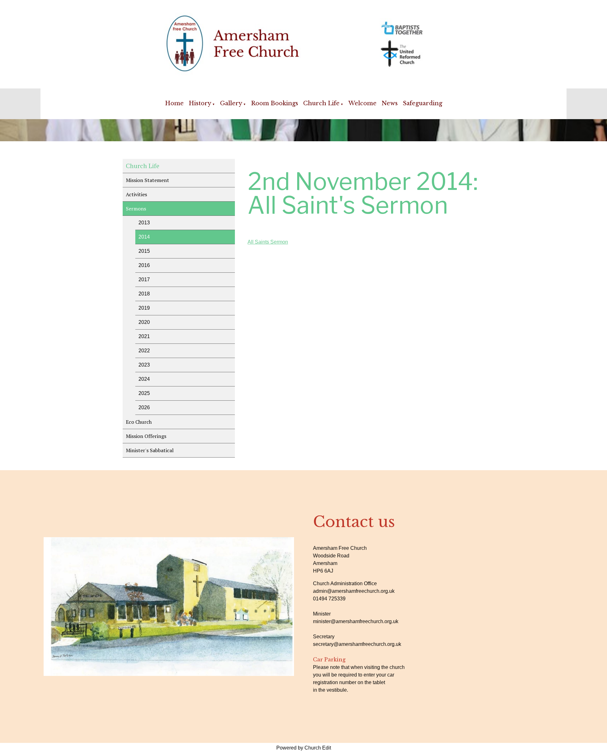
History (200, 103)
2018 (144, 293)
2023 (144, 364)
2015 (144, 251)
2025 (144, 393)
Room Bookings (274, 103)
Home (174, 103)
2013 (144, 222)
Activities (136, 194)
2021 (144, 336)
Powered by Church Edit (303, 747)
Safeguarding (422, 103)
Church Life (321, 103)
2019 (144, 308)
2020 (144, 322)
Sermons (136, 208)
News (390, 103)
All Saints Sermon (268, 242)
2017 (144, 279)
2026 (144, 407)
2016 (144, 265)
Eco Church (139, 421)
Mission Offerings (146, 436)
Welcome (362, 103)
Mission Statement (147, 180)
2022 (144, 350)
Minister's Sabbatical (150, 450)
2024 (144, 379)
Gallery (231, 103)
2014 (144, 237)
